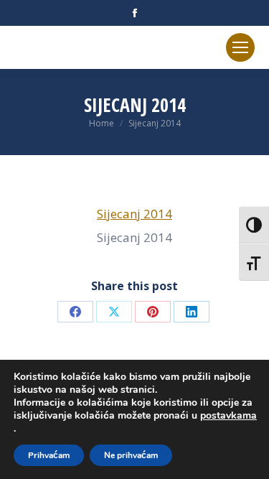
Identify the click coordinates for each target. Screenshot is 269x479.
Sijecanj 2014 (134, 213)
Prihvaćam (49, 455)
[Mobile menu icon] (240, 47)
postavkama (228, 415)
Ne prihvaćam (131, 455)
